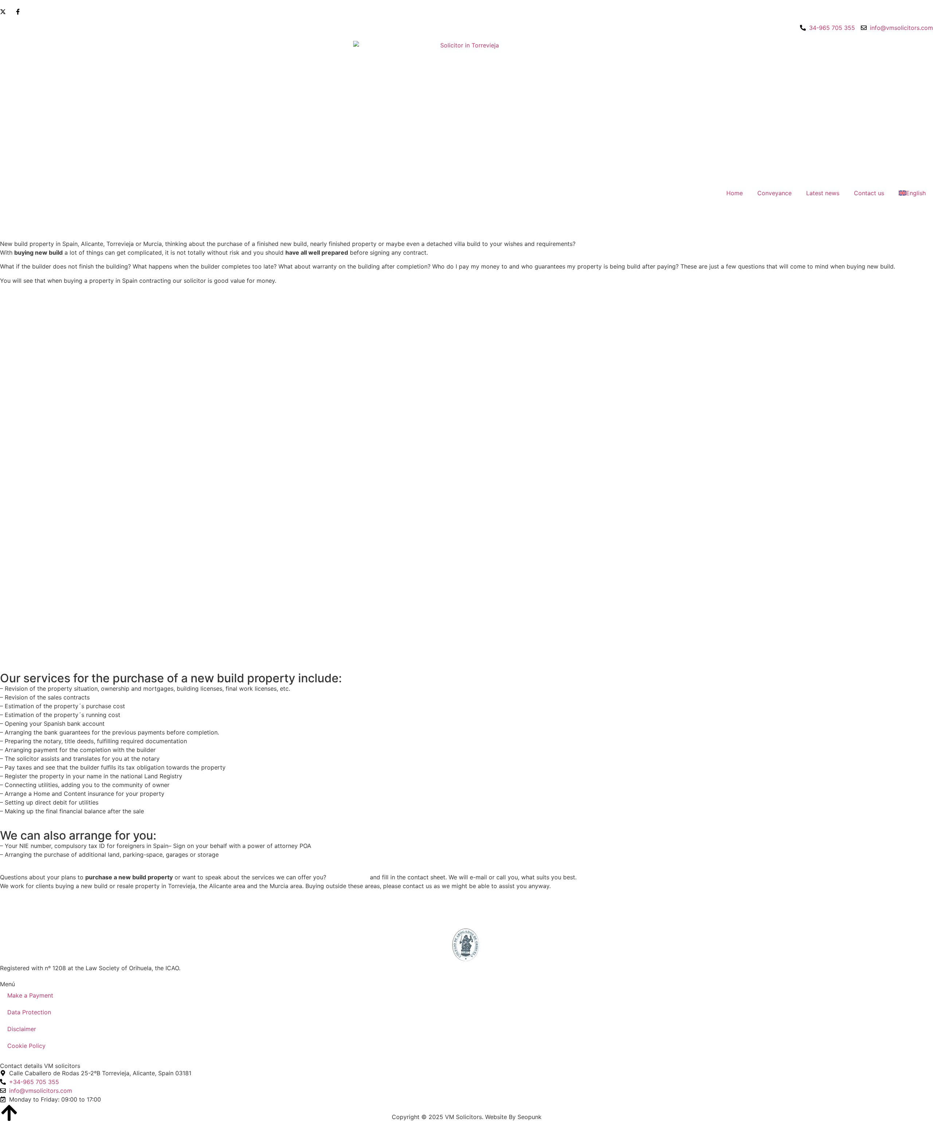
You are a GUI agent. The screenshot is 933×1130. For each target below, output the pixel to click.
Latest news (822, 193)
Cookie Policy (26, 1045)
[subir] (9, 1113)
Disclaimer (21, 1029)
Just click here (348, 877)
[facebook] (19, 12)
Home (734, 193)
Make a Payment (30, 995)
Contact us (869, 193)
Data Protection (29, 1012)
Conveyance (774, 193)
